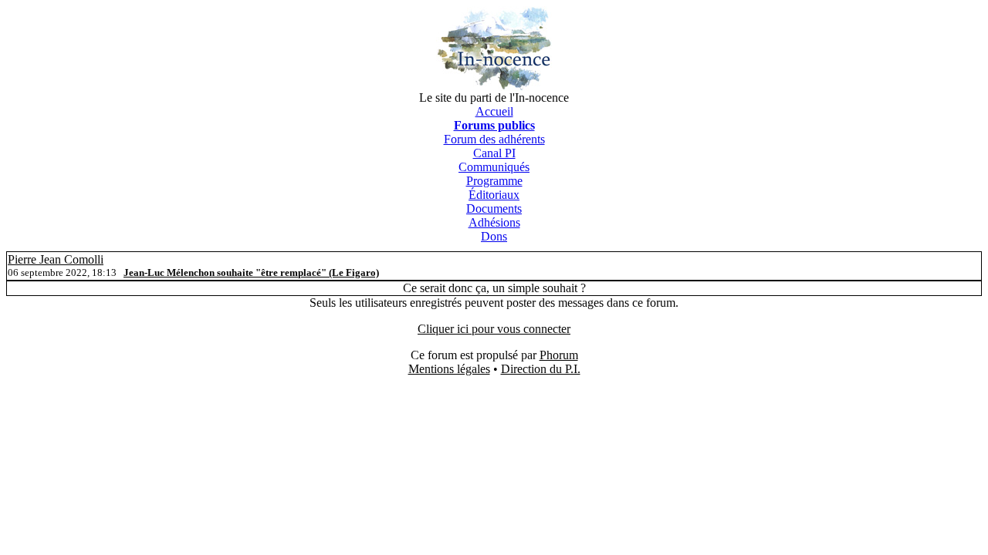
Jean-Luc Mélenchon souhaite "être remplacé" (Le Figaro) (251, 272)
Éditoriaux (494, 194)
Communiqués (494, 166)
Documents (494, 208)
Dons (494, 236)
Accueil (494, 111)
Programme (494, 180)
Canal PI (494, 153)
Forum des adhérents (494, 139)
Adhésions (494, 222)
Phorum (559, 355)
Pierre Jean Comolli (55, 259)
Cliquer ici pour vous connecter (494, 328)
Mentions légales (449, 368)
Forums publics (494, 125)
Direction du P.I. (540, 368)
